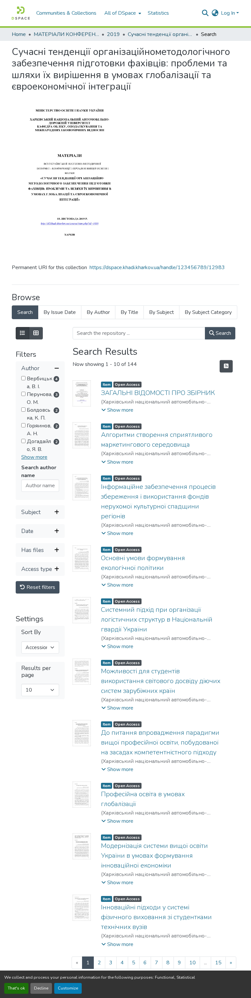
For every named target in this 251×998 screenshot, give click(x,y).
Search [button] (222, 333)
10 (192, 962)
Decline (41, 988)
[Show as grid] (36, 333)
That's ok (16, 988)
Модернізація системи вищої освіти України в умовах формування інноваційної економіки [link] (154, 855)
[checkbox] (23, 378)
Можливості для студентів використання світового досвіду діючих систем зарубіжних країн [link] (160, 681)
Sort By (31, 632)
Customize (68, 988)
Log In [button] (228, 13)
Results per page (36, 672)
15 (218, 962)
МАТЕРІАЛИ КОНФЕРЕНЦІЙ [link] (66, 34)
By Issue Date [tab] (59, 312)
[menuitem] (122, 13)
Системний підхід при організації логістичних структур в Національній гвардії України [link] (156, 619)
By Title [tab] (129, 312)
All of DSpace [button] (120, 13)
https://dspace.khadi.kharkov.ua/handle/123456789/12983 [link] (157, 267)
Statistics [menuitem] (158, 13)
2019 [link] (113, 34)
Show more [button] (34, 457)
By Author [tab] (98, 312)
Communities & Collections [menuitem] (66, 13)
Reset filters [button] (40, 587)
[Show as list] (22, 333)
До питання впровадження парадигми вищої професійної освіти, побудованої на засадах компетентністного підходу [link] (160, 742)
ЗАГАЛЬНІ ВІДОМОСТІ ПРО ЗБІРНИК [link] (158, 392)
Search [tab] (25, 312)
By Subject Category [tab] (208, 312)
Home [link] (19, 34)
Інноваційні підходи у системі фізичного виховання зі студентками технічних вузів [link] (156, 917)
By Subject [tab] (161, 312)
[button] (21, 13)
